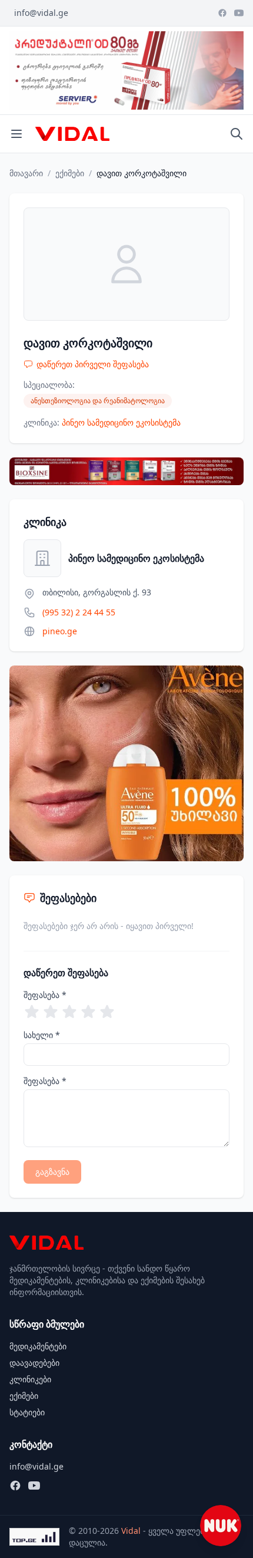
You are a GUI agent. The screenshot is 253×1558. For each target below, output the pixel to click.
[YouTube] (239, 13)
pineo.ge (59, 631)
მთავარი (26, 173)
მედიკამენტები (37, 1346)
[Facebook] (222, 13)
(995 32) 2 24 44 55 (78, 612)
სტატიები (27, 1412)
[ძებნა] (236, 134)
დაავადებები (34, 1362)
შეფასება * (45, 994)
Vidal (131, 1530)
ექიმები (69, 173)
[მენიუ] (16, 134)
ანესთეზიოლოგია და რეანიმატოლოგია (98, 401)
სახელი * (42, 1034)
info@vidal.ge (41, 12)
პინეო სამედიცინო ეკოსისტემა (121, 422)
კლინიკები (30, 1379)
